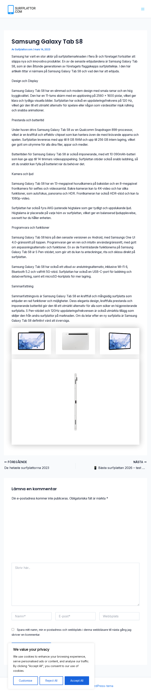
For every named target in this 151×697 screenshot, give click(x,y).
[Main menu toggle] (143, 9)
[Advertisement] (76, 533)
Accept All (76, 680)
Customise (25, 680)
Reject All (51, 680)
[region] (51, 666)
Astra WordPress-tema (97, 686)
